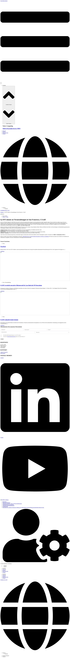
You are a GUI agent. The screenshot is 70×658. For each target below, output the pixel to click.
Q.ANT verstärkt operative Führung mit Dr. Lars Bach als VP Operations (21, 285)
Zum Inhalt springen (3, 0)
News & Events (5, 571)
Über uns (4, 569)
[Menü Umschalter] (1, 83)
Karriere (4, 570)
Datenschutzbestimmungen (11, 336)
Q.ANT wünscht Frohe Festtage (9, 319)
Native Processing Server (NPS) (11, 128)
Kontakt (4, 572)
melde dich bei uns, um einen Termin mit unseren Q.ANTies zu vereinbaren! (36, 236)
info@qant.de (2, 353)
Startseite (2, 212)
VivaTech (3, 246)
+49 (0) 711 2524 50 (4, 352)
